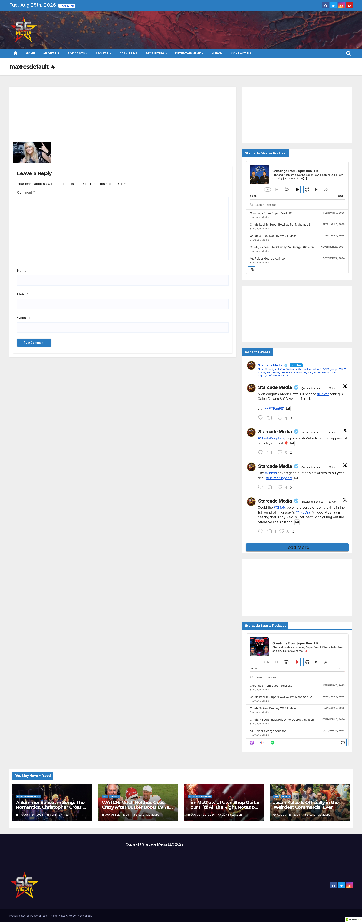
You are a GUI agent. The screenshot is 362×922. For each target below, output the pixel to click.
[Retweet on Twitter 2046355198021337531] (271, 487)
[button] (348, 53)
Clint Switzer (60, 814)
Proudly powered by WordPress (28, 915)
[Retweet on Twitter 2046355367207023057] (271, 452)
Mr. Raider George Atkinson (268, 258)
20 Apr (332, 388)
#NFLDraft (304, 512)
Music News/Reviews (28, 796)
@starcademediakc (312, 388)
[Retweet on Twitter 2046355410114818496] (271, 417)
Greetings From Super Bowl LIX (271, 213)
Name (23, 271)
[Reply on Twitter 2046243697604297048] (261, 531)
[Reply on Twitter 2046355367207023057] (261, 452)
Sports (102, 53)
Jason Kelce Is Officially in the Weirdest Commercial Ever (306, 805)
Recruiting (155, 53)
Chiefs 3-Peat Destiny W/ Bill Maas (273, 236)
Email (22, 294)
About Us (51, 53)
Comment (26, 192)
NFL (105, 796)
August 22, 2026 (203, 814)
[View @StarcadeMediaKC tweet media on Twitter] (288, 408)
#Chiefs (323, 394)
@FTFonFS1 (274, 409)
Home (30, 53)
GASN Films (128, 53)
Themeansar (83, 915)
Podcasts (77, 53)
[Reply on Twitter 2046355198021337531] (261, 487)
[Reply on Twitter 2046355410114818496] (261, 417)
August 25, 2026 (32, 814)
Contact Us (241, 53)
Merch (217, 53)
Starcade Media (275, 387)
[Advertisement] (122, 115)
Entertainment (188, 53)
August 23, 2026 (117, 814)
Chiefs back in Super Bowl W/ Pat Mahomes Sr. (281, 224)
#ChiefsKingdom (271, 438)
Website (23, 318)
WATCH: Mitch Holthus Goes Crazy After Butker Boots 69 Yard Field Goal (138, 807)
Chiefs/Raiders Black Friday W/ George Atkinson (282, 247)
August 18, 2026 (289, 814)
